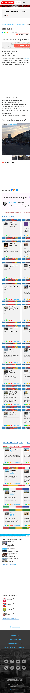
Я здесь (23, 2)
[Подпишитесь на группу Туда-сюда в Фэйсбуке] (12, 664)
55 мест (12, 515)
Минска (26, 58)
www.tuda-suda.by (18, 684)
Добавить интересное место (15, 643)
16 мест (12, 494)
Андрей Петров (12, 124)
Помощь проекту (21, 647)
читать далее (16, 235)
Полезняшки (15, 11)
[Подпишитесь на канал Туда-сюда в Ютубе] (24, 670)
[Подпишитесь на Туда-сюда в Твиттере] (18, 670)
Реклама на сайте (15, 635)
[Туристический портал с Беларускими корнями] (15, 680)
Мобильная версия (16, 627)
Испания (13, 470)
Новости (24, 11)
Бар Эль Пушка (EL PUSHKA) (13, 224)
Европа (13, 24)
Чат (5, 15)
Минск (23, 24)
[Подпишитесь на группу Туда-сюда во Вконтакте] (18, 664)
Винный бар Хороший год (14, 266)
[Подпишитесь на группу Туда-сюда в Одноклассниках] (24, 664)
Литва (13, 513)
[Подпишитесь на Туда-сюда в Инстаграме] (12, 670)
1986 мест (12, 451)
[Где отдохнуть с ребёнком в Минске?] (15, 6)
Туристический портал (15, 686)
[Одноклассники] (14, 190)
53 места (12, 473)
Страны (6, 11)
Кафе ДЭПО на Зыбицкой (13, 329)
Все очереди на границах (10, 618)
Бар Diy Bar (13, 286)
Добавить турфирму (9, 647)
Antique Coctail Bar (13, 244)
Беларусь (19, 24)
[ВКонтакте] (12, 190)
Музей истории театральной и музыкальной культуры (13, 393)
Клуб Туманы (12, 371)
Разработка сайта (16, 689)
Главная (4, 24)
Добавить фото (23, 35)
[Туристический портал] (7, 2)
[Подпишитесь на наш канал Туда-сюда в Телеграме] (6, 664)
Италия (13, 491)
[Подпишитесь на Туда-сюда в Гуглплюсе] (6, 670)
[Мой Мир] (17, 190)
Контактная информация (15, 639)
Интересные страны (13, 442)
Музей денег (11, 350)
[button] (3, 138)
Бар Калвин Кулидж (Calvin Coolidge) (13, 308)
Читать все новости (8, 564)
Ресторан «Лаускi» (12, 413)
